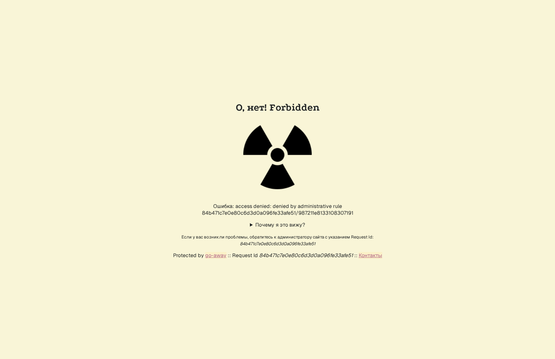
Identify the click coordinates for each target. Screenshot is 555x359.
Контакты (370, 255)
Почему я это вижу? (280, 224)
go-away (215, 255)
